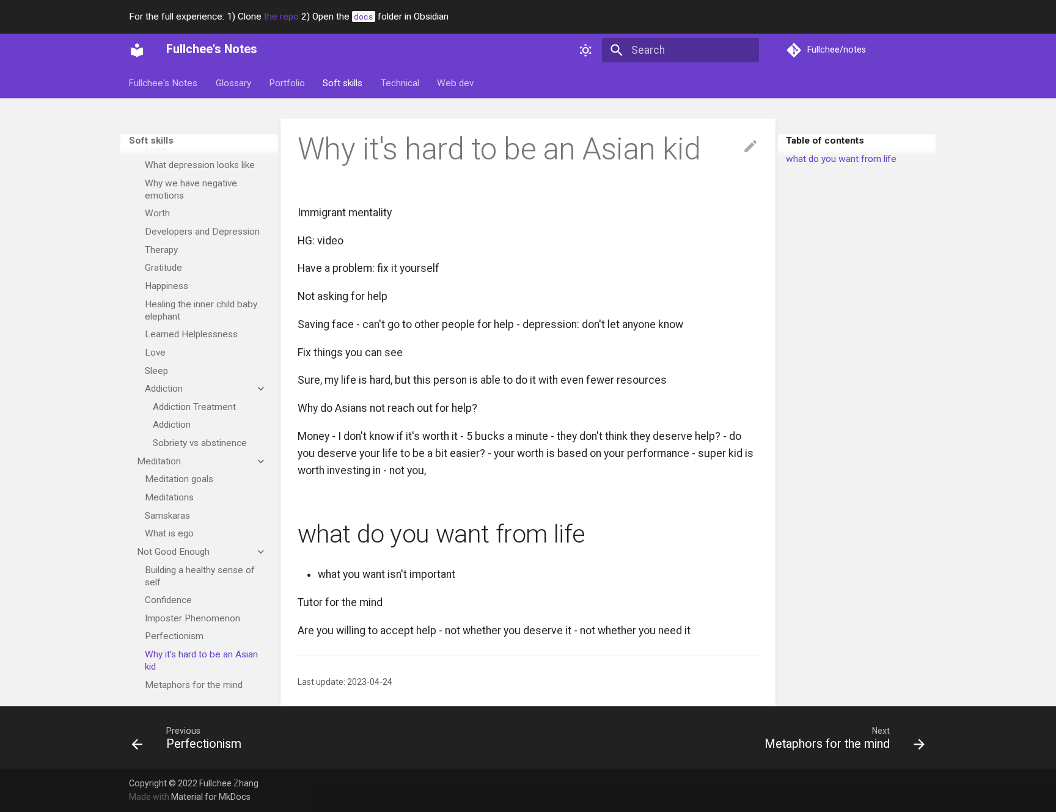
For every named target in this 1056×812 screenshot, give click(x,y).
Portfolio (287, 83)
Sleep (156, 370)
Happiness (166, 285)
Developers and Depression (202, 231)
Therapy (161, 249)
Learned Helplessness (191, 334)
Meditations (169, 497)
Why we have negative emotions (191, 189)
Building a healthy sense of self (200, 576)
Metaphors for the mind (194, 684)
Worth (157, 213)
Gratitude (163, 267)
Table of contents (825, 140)
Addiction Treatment (194, 406)
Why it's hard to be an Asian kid (201, 660)
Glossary (233, 83)
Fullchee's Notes (163, 83)
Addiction (164, 388)
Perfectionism (174, 636)
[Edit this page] (750, 146)
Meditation (159, 461)
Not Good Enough (173, 551)
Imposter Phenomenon (192, 618)
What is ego (169, 533)
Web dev (455, 83)
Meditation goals (179, 479)
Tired (155, 146)
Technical (400, 83)
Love (155, 352)
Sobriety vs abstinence (200, 442)
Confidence (168, 599)
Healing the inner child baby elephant (201, 310)
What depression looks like (200, 164)
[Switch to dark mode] (586, 50)
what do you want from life (841, 158)
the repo (281, 16)
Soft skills (343, 83)
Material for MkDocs (211, 797)
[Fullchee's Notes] (136, 50)
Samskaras (167, 515)
